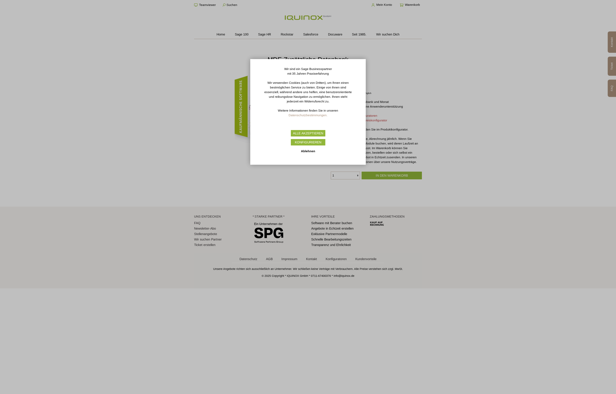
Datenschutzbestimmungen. (308, 115)
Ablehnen (308, 151)
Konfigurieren (308, 142)
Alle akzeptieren (308, 133)
